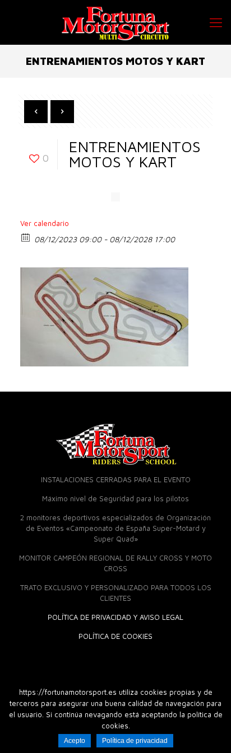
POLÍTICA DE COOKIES (115, 636)
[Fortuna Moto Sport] (115, 22)
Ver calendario (44, 223)
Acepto (74, 741)
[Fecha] (26, 237)
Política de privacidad (135, 741)
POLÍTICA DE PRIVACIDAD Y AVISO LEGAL (115, 617)
